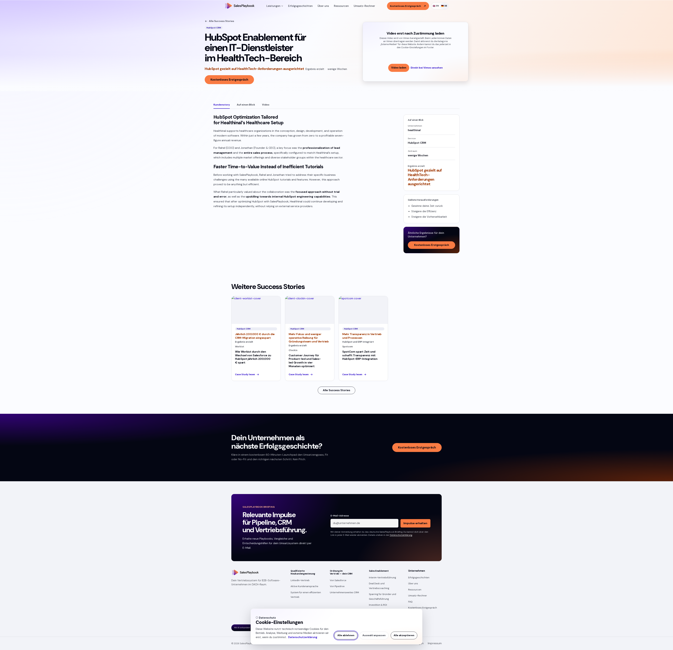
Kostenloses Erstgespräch (229, 79)
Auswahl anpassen (374, 635)
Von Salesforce (338, 580)
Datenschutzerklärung (302, 637)
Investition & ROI (378, 604)
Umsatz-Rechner (364, 6)
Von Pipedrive (337, 586)
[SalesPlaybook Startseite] (239, 6)
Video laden (398, 67)
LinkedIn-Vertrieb (300, 580)
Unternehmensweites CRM (344, 592)
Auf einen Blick (246, 104)
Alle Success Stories (221, 21)
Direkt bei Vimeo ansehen (427, 67)
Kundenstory (221, 104)
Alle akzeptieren (404, 635)
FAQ (410, 601)
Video (265, 104)
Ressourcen (341, 6)
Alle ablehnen (345, 635)
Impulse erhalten (415, 523)
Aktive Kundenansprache (304, 586)
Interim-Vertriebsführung (382, 577)
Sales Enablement (379, 570)
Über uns (323, 6)
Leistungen (273, 6)
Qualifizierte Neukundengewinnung (303, 572)
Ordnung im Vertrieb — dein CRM (341, 572)
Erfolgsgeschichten (300, 6)
